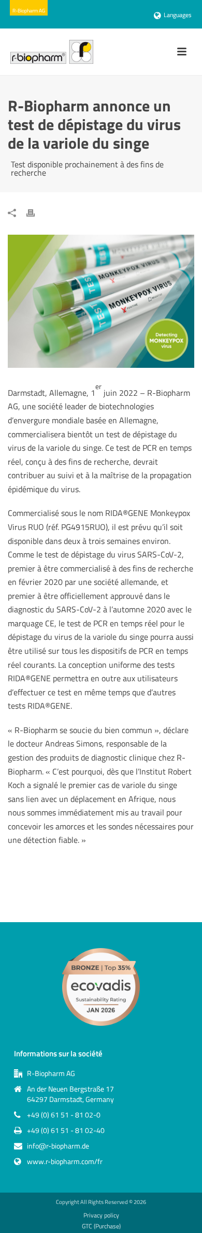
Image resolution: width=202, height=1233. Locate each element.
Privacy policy (101, 1215)
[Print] (35, 212)
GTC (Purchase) (101, 1226)
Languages (178, 15)
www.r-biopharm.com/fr (65, 1161)
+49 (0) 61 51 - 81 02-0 (63, 1115)
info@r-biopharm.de (58, 1146)
